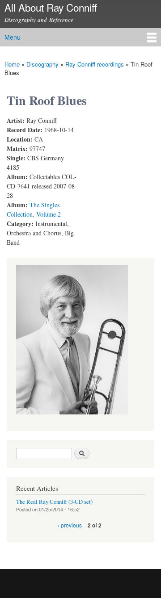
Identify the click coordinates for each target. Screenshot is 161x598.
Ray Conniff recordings (94, 64)
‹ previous (70, 525)
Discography (42, 64)
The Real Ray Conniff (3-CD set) (54, 502)
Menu (12, 37)
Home (12, 64)
